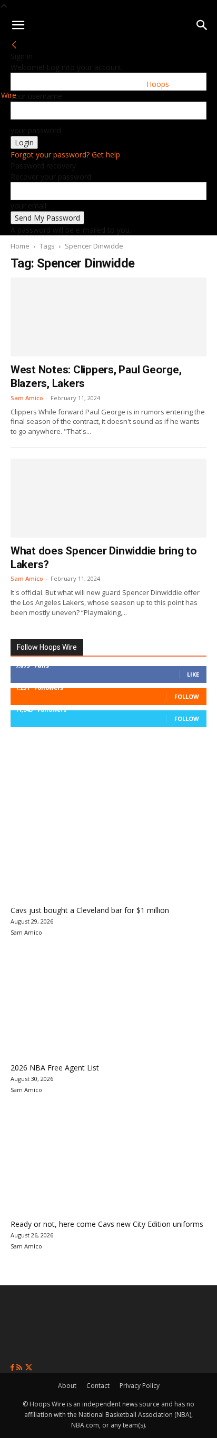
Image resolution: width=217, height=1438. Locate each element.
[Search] (202, 25)
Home (20, 246)
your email (28, 206)
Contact (98, 1385)
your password (36, 130)
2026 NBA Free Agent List (55, 1068)
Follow (186, 696)
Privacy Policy (140, 1385)
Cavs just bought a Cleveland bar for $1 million (90, 910)
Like (193, 674)
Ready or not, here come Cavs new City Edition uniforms (107, 1224)
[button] (18, 25)
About (67, 1385)
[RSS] (20, 1367)
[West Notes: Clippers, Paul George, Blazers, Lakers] (108, 316)
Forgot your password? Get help (65, 155)
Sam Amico (27, 398)
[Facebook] (13, 1367)
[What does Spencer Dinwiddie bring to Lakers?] (108, 498)
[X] (28, 1367)
